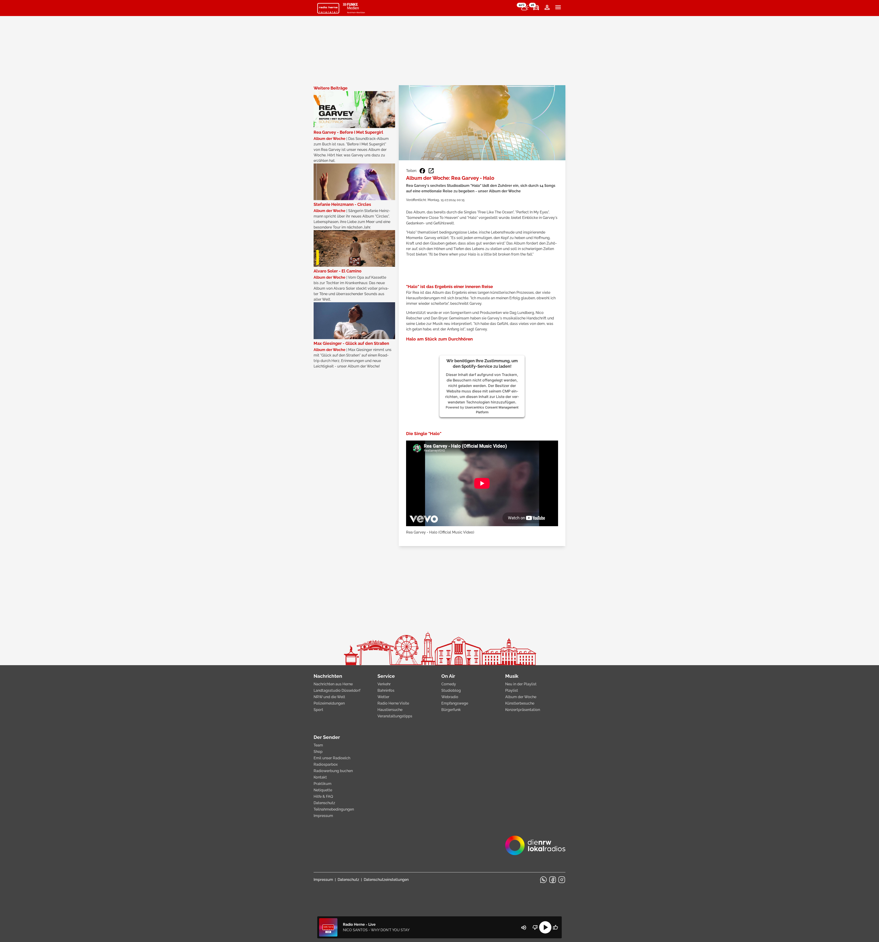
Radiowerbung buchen (333, 771)
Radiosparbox (326, 764)
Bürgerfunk (451, 710)
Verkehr (384, 684)
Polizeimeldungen (329, 703)
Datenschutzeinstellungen (386, 879)
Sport (318, 710)
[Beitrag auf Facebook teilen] (422, 171)
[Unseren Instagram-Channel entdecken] (561, 879)
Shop (318, 751)
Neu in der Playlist (521, 684)
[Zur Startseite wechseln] (328, 8)
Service (386, 676)
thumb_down (535, 927)
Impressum (323, 816)
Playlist (511, 690)
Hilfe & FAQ (323, 796)
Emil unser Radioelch (332, 758)
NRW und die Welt (329, 697)
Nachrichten (328, 676)
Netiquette (323, 790)
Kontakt (320, 777)
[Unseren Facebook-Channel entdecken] (552, 879)
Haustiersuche (389, 710)
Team (318, 745)
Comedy (448, 684)
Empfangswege (454, 703)
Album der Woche (520, 697)
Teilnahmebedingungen (334, 809)
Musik (511, 676)
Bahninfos (385, 690)
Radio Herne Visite (393, 703)
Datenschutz (324, 803)
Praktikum (322, 783)
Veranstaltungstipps (394, 716)
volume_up (524, 927)
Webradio (449, 697)
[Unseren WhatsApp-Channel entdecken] (543, 879)
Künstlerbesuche (519, 703)
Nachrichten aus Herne (333, 684)
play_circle (545, 927)
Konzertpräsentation (522, 710)
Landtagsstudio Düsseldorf (337, 690)
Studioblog (451, 690)
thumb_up (555, 927)
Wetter (383, 697)
